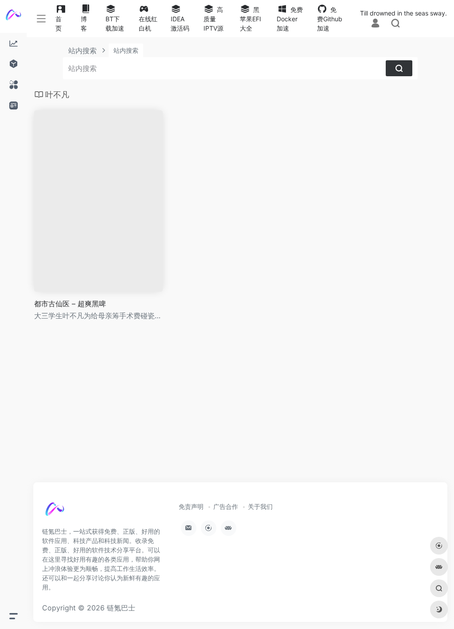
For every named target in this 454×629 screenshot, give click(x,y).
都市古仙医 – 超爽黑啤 (70, 303)
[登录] (375, 23)
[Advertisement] (240, 410)
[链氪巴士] (64, 513)
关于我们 (260, 506)
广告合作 (225, 506)
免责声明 (191, 506)
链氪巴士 (121, 607)
